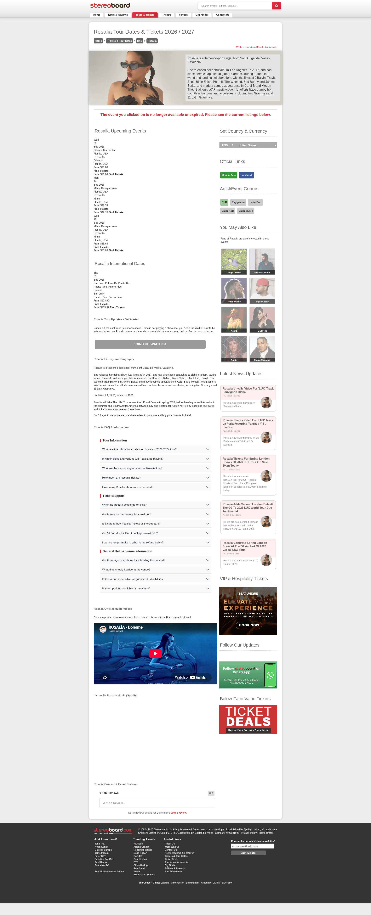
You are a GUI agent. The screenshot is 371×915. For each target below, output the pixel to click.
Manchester (177, 883)
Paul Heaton (101, 862)
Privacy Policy (249, 833)
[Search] (276, 5)
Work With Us (172, 847)
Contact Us (222, 14)
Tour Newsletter (173, 871)
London (165, 883)
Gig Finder (202, 14)
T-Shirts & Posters (175, 868)
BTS (136, 862)
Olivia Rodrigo (141, 865)
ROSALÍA (99, 157)
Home (96, 14)
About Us (170, 844)
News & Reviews (118, 14)
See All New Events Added (109, 871)
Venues (183, 14)
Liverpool (227, 883)
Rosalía (98, 290)
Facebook (246, 175)
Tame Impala (102, 853)
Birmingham (192, 883)
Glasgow (206, 883)
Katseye (138, 844)
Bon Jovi (138, 856)
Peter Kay (100, 856)
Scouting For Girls (104, 859)
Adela (137, 871)
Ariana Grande (142, 847)
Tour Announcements (176, 862)
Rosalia (152, 40)
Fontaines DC (102, 865)
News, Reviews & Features (179, 853)
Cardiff (216, 883)
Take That (100, 844)
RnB (139, 40)
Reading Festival (143, 850)
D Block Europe (103, 850)
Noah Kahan (101, 847)
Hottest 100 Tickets (144, 874)
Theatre (166, 14)
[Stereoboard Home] (110, 7)
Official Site (229, 175)
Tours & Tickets (145, 14)
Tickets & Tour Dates (119, 40)
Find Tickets (101, 170)
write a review (178, 812)
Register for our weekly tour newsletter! (253, 841)
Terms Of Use (266, 833)
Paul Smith (139, 868)
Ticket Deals (171, 859)
